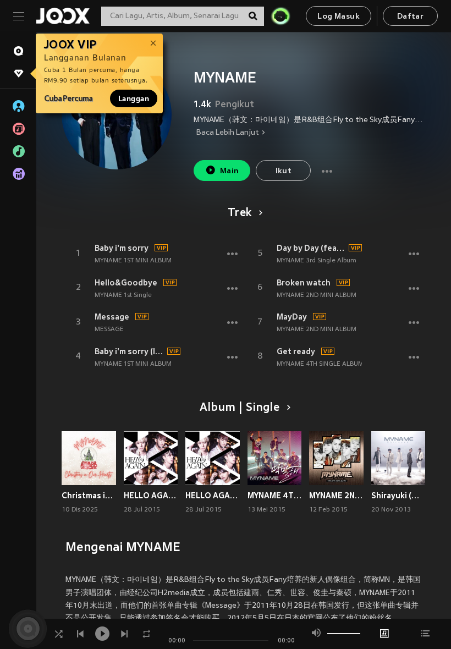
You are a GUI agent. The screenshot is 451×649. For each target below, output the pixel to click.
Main (229, 171)
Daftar (410, 17)
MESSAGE (109, 329)
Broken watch (304, 282)
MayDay (292, 316)
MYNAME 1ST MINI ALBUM (133, 260)
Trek (240, 213)
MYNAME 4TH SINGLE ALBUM (320, 364)
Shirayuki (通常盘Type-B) (398, 495)
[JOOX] (62, 16)
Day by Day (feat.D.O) (311, 248)
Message (112, 316)
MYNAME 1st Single (123, 295)
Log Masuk (338, 17)
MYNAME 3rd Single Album (316, 260)
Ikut (284, 171)
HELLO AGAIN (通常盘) (212, 495)
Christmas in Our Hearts (89, 495)
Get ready (296, 351)
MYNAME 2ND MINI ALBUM (316, 295)
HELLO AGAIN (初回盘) (151, 495)
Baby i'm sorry (121, 248)
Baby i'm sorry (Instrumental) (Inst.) (129, 351)
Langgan (133, 98)
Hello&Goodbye (126, 282)
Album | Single (239, 408)
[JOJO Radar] (281, 16)
